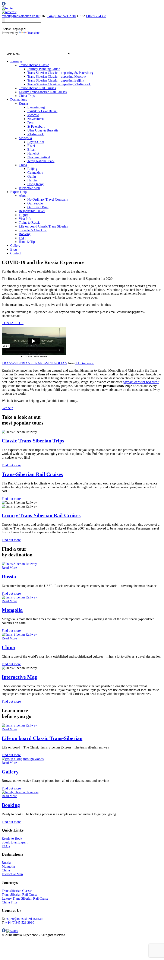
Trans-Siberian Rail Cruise (19, 894)
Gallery (15, 245)
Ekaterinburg (36, 107)
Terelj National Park (40, 161)
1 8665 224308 (96, 16)
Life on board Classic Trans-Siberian (43, 226)
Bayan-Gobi (35, 142)
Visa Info (25, 218)
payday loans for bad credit (141, 382)
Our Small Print (37, 207)
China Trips (27, 96)
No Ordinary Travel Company (47, 199)
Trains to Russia (29, 222)
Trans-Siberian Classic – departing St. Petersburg (60, 72)
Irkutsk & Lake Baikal (42, 111)
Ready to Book (12, 838)
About (23, 195)
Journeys (16, 61)
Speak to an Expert (14, 842)
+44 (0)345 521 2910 (61, 16)
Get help (7, 408)
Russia (23, 103)
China (23, 165)
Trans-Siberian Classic (34, 65)
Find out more (11, 465)
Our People (35, 203)
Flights (23, 215)
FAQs (6, 846)
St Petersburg (36, 126)
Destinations (18, 99)
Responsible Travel (32, 211)
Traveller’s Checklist (33, 230)
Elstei (31, 145)
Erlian (31, 149)
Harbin (32, 180)
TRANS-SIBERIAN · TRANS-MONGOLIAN (34, 363)
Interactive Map (29, 188)
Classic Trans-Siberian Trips (33, 441)
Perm (30, 122)
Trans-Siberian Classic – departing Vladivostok (59, 84)
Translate (33, 33)
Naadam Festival (38, 157)
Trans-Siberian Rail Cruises (37, 88)
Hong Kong (35, 184)
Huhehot (33, 153)
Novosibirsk (35, 119)
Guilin (31, 176)
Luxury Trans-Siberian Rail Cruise (25, 898)
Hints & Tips (27, 242)
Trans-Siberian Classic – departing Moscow (56, 76)
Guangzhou (35, 172)
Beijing (32, 169)
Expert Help (18, 192)
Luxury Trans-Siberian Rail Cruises (43, 92)
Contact (15, 253)
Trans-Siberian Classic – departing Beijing (55, 80)
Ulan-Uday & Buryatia (42, 130)
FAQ (22, 238)
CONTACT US (12, 323)
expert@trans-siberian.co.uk (21, 16)
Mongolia (25, 138)
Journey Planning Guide (43, 69)
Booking (25, 234)
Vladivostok (35, 134)
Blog (13, 249)
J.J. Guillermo (84, 363)
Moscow (33, 115)
